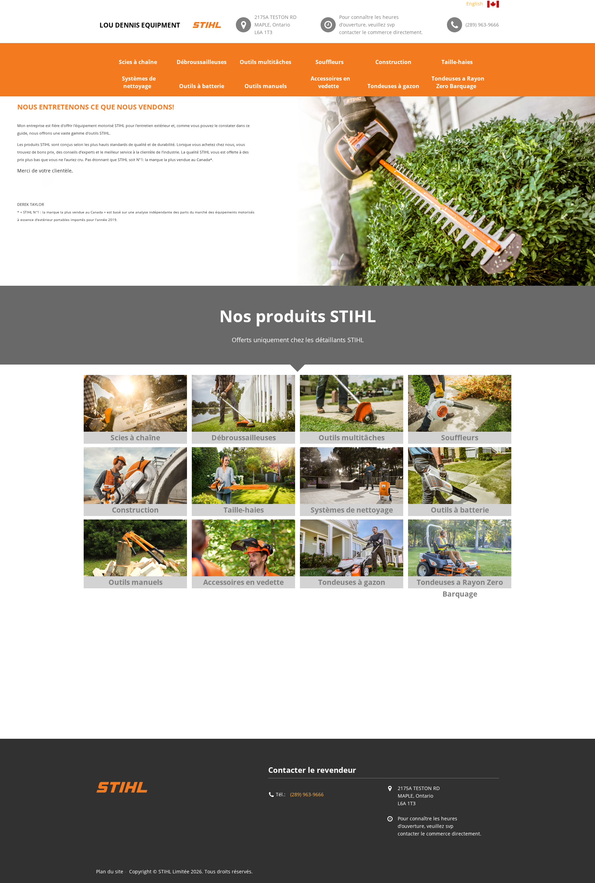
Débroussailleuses (202, 62)
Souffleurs (329, 62)
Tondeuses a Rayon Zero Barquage (457, 82)
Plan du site (109, 871)
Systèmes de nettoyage (139, 82)
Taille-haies (457, 62)
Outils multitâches (265, 62)
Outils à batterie (201, 86)
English (474, 3)
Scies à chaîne (138, 62)
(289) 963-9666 (482, 24)
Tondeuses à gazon (393, 86)
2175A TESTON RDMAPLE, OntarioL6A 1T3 (275, 24)
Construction (393, 62)
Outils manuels (265, 86)
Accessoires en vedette (330, 82)
